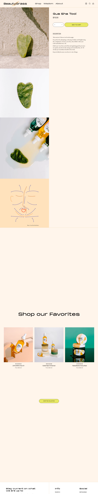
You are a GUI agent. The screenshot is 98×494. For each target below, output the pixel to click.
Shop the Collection (49, 401)
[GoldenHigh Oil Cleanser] (49, 344)
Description (57, 33)
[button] (38, 3)
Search (57, 492)
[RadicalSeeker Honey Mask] (79, 344)
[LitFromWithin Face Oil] (18, 344)
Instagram (83, 492)
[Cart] (93, 3)
